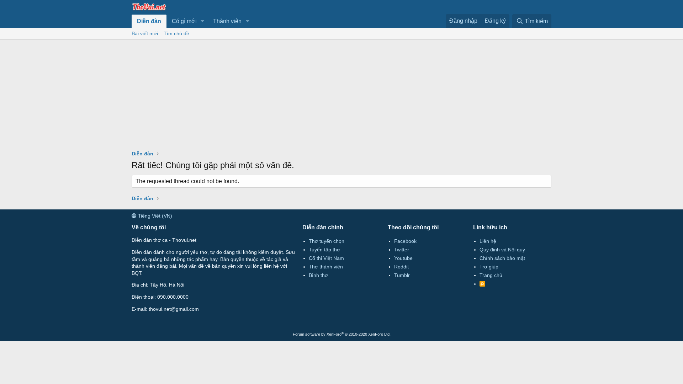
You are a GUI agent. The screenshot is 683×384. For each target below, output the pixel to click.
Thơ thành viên (326, 267)
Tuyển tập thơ (324, 249)
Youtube (403, 258)
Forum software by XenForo (342, 334)
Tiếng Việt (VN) (154, 216)
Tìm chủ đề (176, 33)
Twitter (401, 249)
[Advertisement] (341, 93)
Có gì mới (184, 21)
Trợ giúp (489, 267)
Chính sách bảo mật (502, 258)
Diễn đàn (149, 21)
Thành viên (227, 21)
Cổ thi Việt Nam (326, 258)
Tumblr (402, 275)
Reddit (401, 267)
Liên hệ (488, 241)
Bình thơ (318, 275)
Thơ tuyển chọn (326, 241)
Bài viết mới (145, 33)
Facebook (405, 241)
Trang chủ (491, 275)
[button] (202, 21)
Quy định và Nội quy (502, 249)
